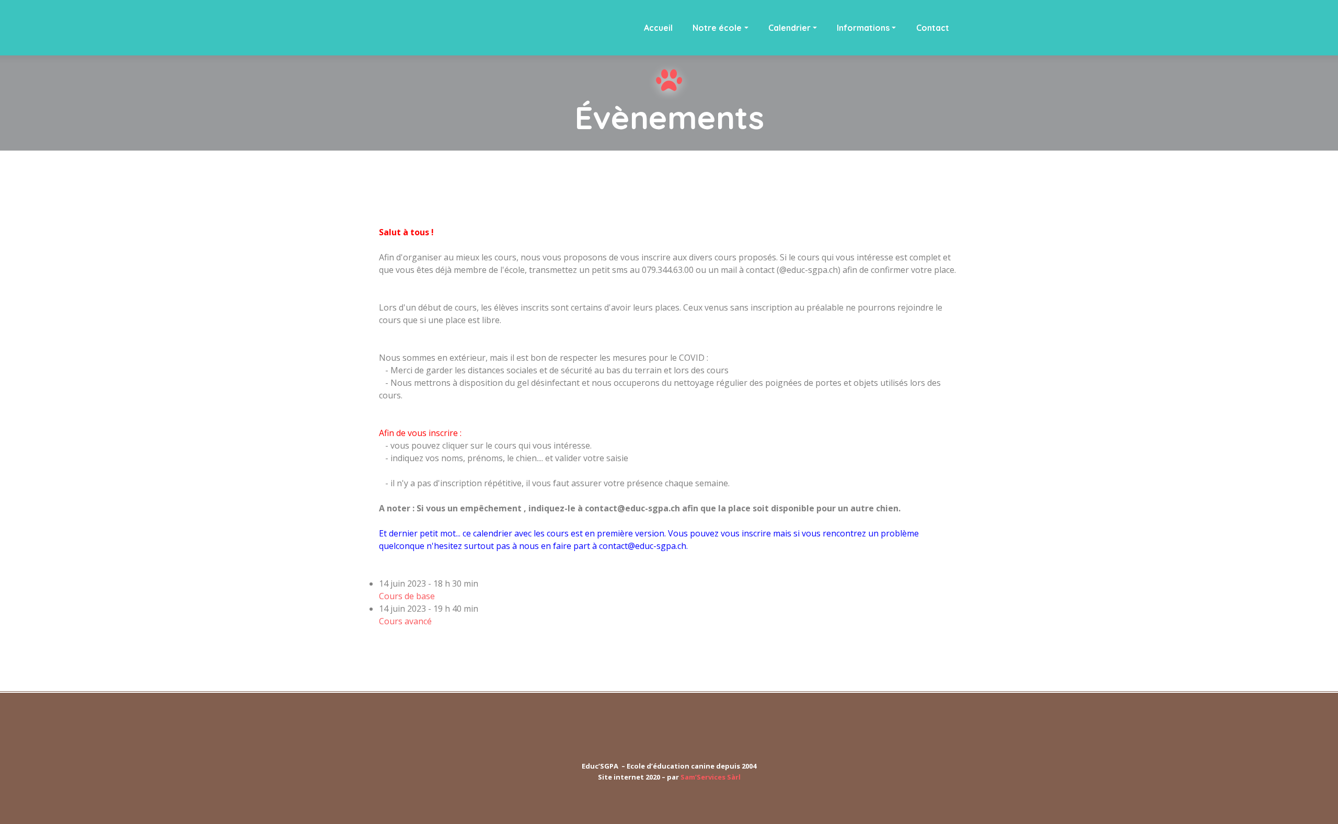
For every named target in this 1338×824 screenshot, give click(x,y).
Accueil (658, 27)
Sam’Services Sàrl (710, 777)
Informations (863, 27)
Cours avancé (405, 621)
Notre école (717, 27)
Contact (932, 27)
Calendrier (789, 27)
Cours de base (407, 596)
